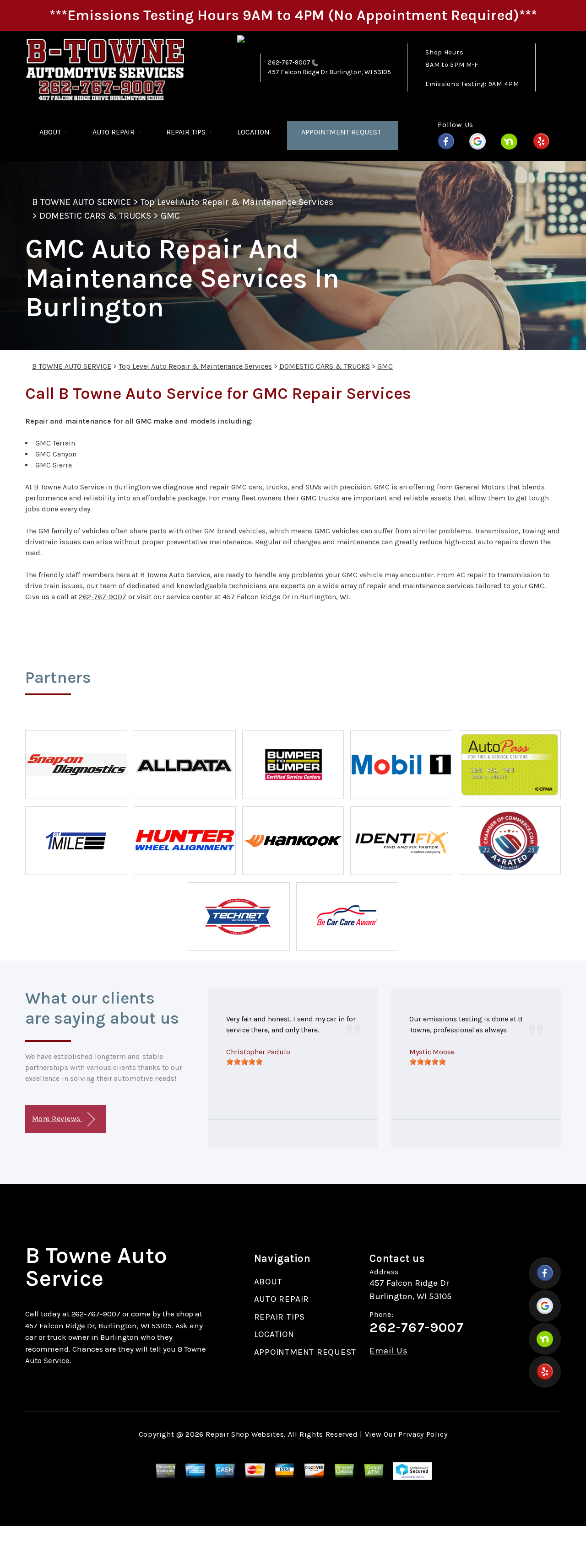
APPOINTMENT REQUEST (341, 132)
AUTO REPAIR (113, 132)
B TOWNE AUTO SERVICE (81, 202)
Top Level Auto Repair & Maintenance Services (237, 202)
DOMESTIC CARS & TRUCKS (95, 215)
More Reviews (57, 1118)
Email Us (388, 1351)
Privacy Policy (422, 1434)
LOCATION (253, 132)
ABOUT (50, 132)
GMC (170, 215)
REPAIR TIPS (186, 132)
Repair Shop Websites (245, 1434)
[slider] (244, 1061)
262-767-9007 (289, 62)
